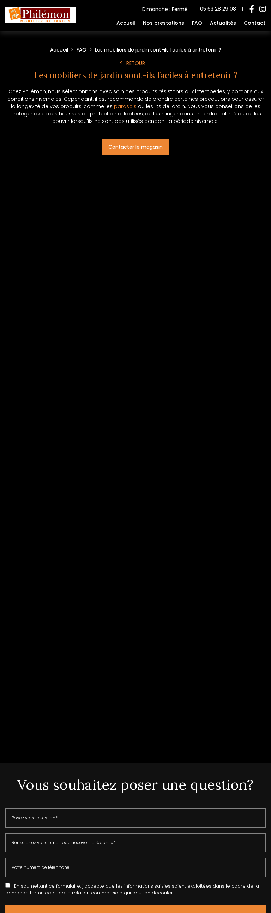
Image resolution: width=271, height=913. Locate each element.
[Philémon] (40, 21)
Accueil (125, 22)
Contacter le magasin (135, 146)
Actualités (223, 22)
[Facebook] (251, 9)
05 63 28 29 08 (218, 8)
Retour (135, 63)
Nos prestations (163, 22)
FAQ (197, 22)
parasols (125, 106)
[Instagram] (262, 9)
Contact (254, 22)
